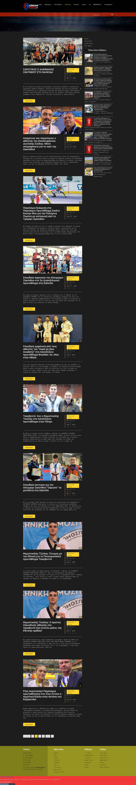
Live (90, 4)
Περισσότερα (29, 101)
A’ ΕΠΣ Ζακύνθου (28, 755)
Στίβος (56, 757)
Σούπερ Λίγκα (89, 760)
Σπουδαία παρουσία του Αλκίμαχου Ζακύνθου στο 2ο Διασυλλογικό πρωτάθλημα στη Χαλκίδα (43, 280)
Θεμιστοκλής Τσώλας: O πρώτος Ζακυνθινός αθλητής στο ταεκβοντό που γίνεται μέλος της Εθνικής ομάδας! (42, 626)
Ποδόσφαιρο (47, 4)
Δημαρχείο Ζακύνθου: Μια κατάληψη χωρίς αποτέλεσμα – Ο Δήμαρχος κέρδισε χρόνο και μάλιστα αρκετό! (103, 69)
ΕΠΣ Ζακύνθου (58, 4)
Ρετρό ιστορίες (104, 767)
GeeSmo (40, 769)
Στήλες (84, 4)
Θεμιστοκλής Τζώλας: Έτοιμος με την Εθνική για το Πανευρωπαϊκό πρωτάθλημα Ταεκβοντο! (42, 556)
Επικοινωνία (88, 41)
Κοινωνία (76, 4)
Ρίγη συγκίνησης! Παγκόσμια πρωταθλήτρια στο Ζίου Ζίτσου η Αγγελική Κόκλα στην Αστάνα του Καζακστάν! (42, 695)
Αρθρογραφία (103, 760)
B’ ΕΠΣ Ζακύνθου (28, 757)
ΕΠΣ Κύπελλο (26, 760)
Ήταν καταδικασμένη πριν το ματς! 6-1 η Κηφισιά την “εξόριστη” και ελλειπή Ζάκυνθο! (103, 169)
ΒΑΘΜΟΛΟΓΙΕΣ (97, 4)
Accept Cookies (4, 784)
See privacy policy (6, 781)
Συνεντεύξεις (104, 755)
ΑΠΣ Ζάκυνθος (27, 762)
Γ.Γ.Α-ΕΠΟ (87, 753)
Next (48, 736)
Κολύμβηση (57, 762)
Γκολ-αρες (103, 765)
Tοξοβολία (57, 760)
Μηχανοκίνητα (58, 769)
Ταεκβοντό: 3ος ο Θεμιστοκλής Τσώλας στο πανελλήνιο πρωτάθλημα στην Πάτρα (41, 419)
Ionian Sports (89, 43)
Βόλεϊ (55, 755)
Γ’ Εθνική (87, 757)
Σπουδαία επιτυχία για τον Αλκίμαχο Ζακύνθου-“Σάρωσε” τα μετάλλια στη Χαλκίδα (42, 487)
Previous (26, 736)
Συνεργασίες (103, 757)
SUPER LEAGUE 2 (89, 755)
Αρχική (40, 4)
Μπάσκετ (56, 753)
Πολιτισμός (103, 753)
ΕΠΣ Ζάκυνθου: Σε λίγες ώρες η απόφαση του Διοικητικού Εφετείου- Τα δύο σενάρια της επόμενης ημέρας (103, 147)
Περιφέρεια (88, 762)
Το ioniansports (108, 4)
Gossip (102, 762)
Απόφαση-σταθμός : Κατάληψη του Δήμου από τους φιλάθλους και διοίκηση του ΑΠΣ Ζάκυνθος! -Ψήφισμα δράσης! (102, 107)
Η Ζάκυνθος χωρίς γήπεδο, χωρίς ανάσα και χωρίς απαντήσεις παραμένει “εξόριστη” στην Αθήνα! (102, 159)
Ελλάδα (87, 765)
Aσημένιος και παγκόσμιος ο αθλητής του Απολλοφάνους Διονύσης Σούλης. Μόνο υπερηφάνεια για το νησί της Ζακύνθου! (39, 144)
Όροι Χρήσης (88, 46)
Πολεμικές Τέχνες (71, 70)
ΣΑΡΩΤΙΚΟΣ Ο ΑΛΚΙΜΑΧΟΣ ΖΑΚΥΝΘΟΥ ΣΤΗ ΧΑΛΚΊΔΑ (38, 71)
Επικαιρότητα (27, 753)
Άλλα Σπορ (67, 4)
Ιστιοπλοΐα (57, 767)
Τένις (55, 765)
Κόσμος (87, 767)
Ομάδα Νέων (26, 765)
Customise (12, 784)
